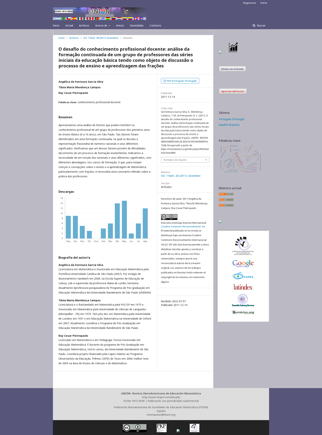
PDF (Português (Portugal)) (181, 80)
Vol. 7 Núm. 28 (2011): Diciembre (101, 37)
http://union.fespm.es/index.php (161, 397)
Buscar (260, 25)
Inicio (56, 25)
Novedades (137, 25)
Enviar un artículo (232, 69)
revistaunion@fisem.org (161, 414)
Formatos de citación (175, 159)
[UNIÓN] (243, 254)
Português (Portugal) (231, 119)
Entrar (264, 2)
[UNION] (243, 313)
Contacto (155, 25)
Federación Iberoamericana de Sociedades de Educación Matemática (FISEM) (161, 407)
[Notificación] (220, 52)
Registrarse (249, 2)
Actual (69, 25)
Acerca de (101, 25)
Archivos (84, 25)
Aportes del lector (232, 91)
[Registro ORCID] (220, 222)
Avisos (120, 25)
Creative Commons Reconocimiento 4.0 (183, 226)
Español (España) (229, 124)
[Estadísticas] (233, 52)
